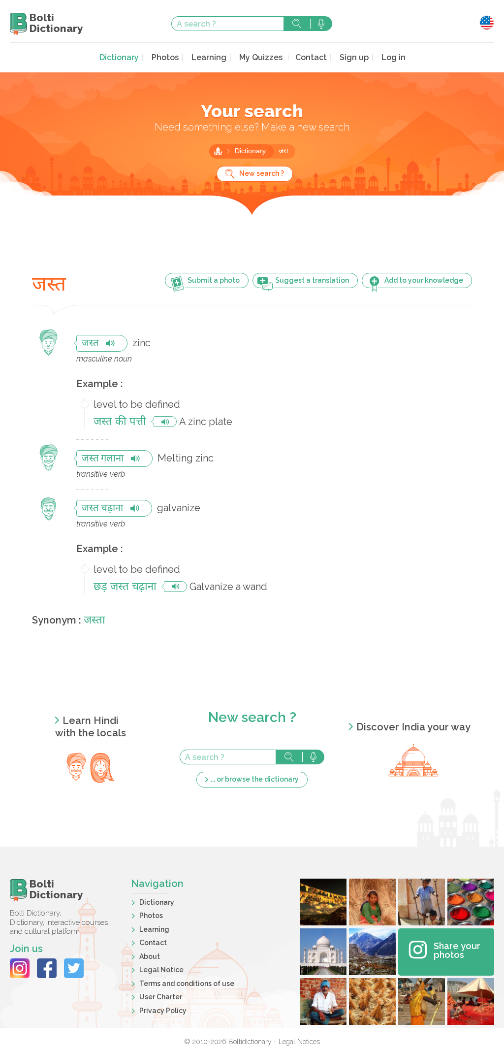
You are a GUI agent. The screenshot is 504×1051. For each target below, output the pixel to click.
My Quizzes (261, 57)
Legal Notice (161, 970)
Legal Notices (299, 1042)
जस (283, 151)
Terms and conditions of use (186, 983)
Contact (311, 57)
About (149, 956)
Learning (208, 57)
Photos (165, 57)
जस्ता (94, 621)
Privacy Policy (163, 1011)
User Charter (160, 997)
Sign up (354, 57)
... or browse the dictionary (255, 779)
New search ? (261, 173)
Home (218, 151)
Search (297, 23)
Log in (393, 57)
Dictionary (119, 57)
